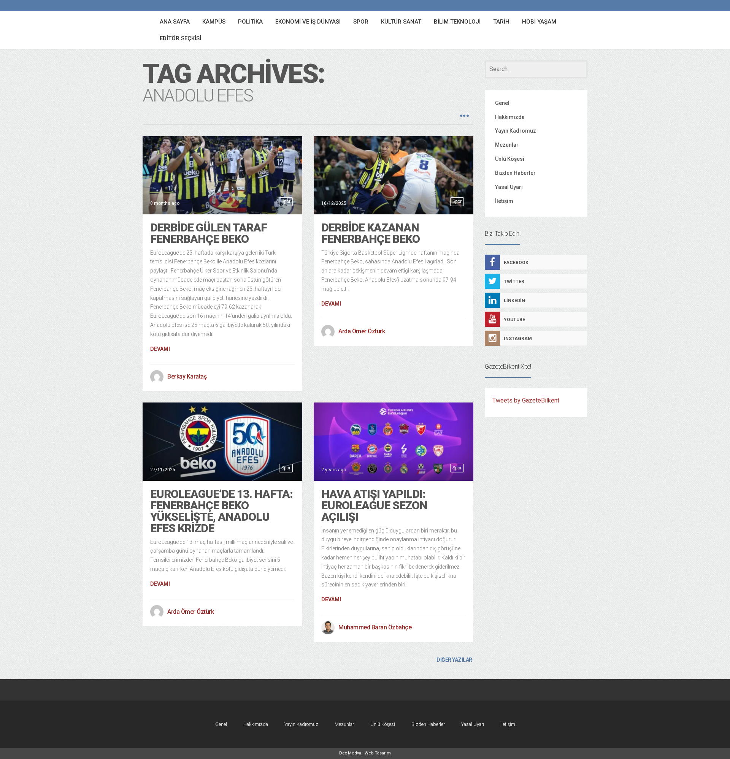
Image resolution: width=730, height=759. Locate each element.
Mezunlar (507, 145)
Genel (502, 103)
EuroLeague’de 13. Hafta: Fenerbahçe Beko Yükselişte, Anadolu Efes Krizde (221, 511)
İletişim (504, 201)
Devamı (160, 349)
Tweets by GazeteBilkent (525, 400)
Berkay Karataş (186, 376)
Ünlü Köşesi (509, 159)
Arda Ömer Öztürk (361, 331)
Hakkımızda (510, 117)
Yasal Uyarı (509, 187)
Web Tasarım (378, 753)
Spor (285, 201)
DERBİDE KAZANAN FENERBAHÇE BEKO (370, 233)
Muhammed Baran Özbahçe (374, 627)
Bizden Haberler (515, 173)
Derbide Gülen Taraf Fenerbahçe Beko (208, 233)
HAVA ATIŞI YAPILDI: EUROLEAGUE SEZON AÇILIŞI (374, 505)
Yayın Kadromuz (515, 131)
